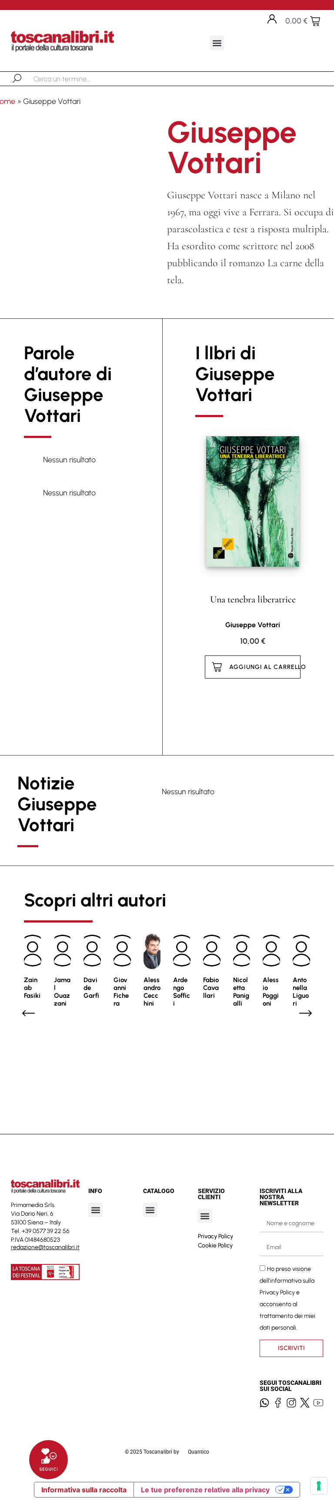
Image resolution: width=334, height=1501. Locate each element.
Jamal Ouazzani (62, 991)
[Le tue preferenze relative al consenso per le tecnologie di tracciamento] (319, 1486)
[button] (217, 43)
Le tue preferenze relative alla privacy (205, 1489)
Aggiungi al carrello (265, 667)
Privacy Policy (215, 1236)
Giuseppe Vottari (252, 625)
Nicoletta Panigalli (241, 991)
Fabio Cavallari (211, 988)
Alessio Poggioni (271, 991)
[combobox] (78, 79)
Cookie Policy (215, 1245)
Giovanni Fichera (121, 991)
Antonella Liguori (301, 991)
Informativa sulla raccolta (84, 1489)
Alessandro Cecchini (152, 991)
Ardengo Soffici (181, 991)
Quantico (198, 1452)
